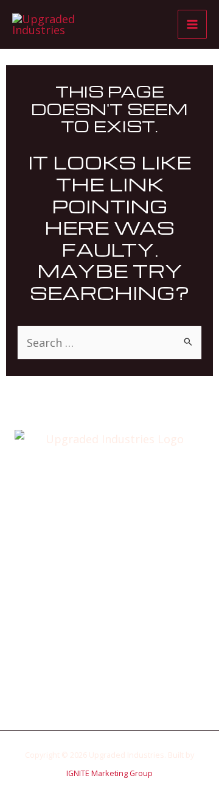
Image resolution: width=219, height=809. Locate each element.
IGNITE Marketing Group (109, 773)
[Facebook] (82, 685)
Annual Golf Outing (109, 579)
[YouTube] (136, 685)
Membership (109, 615)
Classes (110, 597)
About (109, 560)
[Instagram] (118, 685)
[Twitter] (100, 685)
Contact (109, 652)
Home (109, 542)
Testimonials (109, 634)
